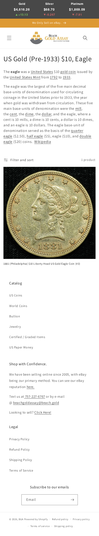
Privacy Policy (19, 439)
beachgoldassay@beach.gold (36, 402)
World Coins (18, 306)
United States (42, 71)
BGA (21, 519)
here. (31, 387)
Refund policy (60, 519)
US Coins (15, 295)
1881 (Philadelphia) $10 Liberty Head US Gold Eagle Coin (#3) (41, 263)
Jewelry (15, 326)
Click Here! (42, 412)
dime (29, 114)
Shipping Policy (20, 460)
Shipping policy (63, 526)
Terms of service (40, 526)
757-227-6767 (34, 396)
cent (13, 114)
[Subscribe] (72, 499)
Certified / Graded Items (27, 337)
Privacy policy (81, 519)
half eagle (35, 136)
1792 (54, 77)
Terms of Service (21, 470)
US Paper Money (21, 347)
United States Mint (25, 77)
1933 (66, 77)
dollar (46, 114)
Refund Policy (19, 449)
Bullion (14, 316)
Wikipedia (42, 141)
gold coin (68, 71)
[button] (9, 38)
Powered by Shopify (36, 519)
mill (78, 108)
